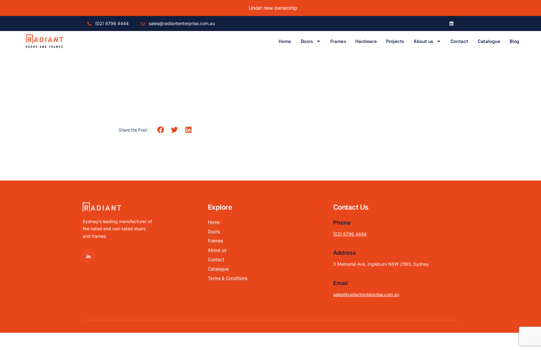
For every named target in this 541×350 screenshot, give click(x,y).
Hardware (366, 41)
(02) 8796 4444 (350, 234)
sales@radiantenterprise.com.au (366, 294)
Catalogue (489, 41)
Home (285, 41)
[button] (160, 129)
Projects (395, 41)
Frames (338, 41)
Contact (459, 41)
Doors (307, 41)
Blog (514, 41)
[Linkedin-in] (88, 256)
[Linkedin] (451, 23)
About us (423, 41)
